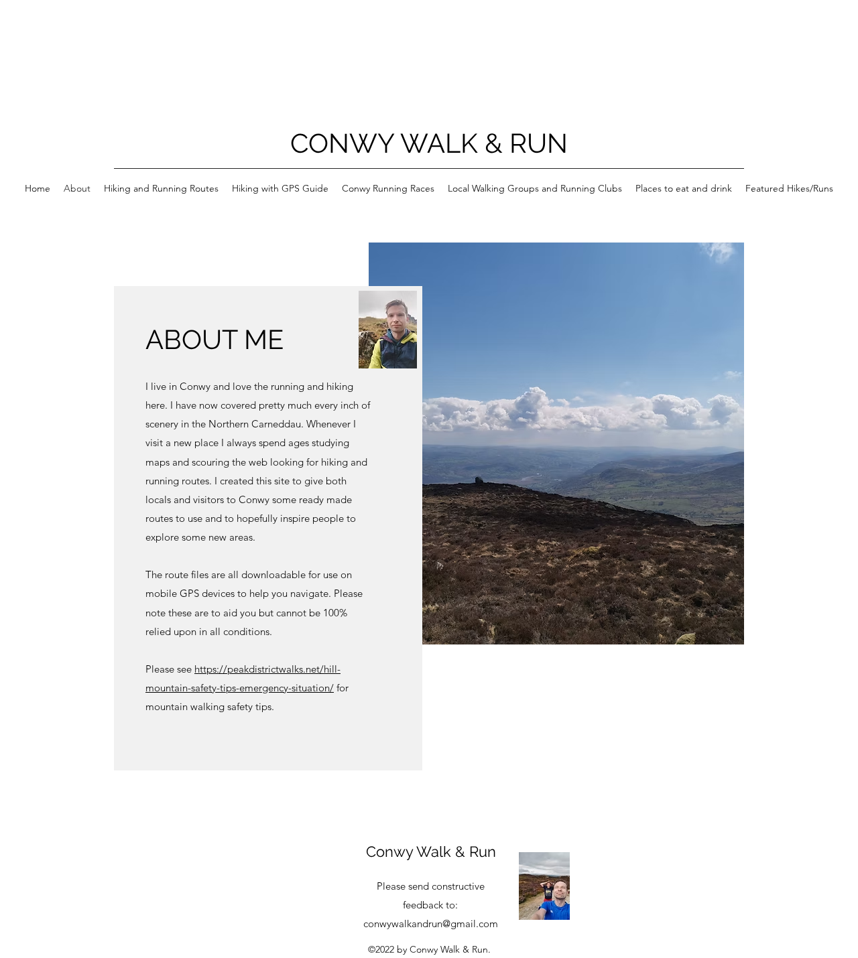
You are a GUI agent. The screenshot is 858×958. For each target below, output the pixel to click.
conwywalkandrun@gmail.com (430, 923)
